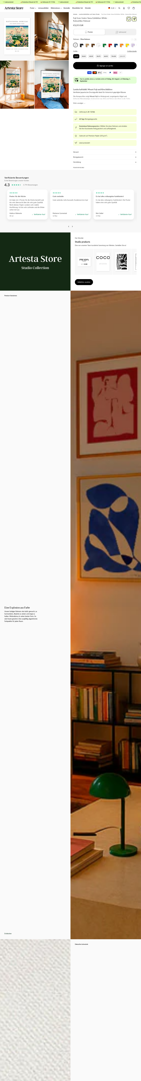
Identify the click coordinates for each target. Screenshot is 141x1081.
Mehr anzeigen (78, 103)
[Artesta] (16, 8)
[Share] (134, 19)
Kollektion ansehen (84, 282)
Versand (76, 152)
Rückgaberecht (78, 157)
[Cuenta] (124, 8)
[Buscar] (119, 8)
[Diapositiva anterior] (132, 39)
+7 (121, 73)
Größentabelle (132, 51)
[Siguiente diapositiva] (135, 39)
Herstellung (77, 162)
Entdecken (8, 933)
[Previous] (69, 227)
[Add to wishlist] (128, 19)
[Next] (72, 227)
